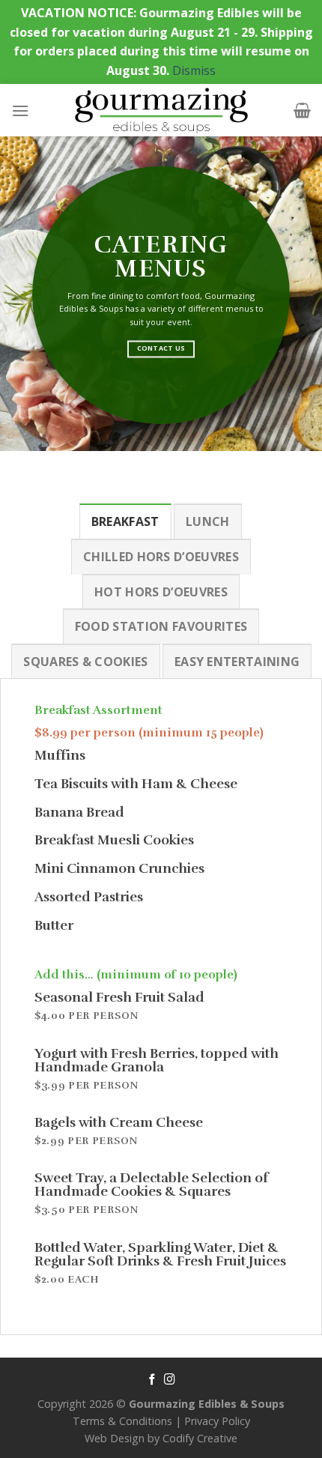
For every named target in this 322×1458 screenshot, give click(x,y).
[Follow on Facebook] (152, 1380)
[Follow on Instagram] (169, 1380)
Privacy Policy (217, 1421)
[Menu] (20, 110)
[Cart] (302, 110)
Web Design (115, 1438)
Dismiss (194, 70)
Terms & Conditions (122, 1421)
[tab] (125, 521)
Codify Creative (199, 1438)
